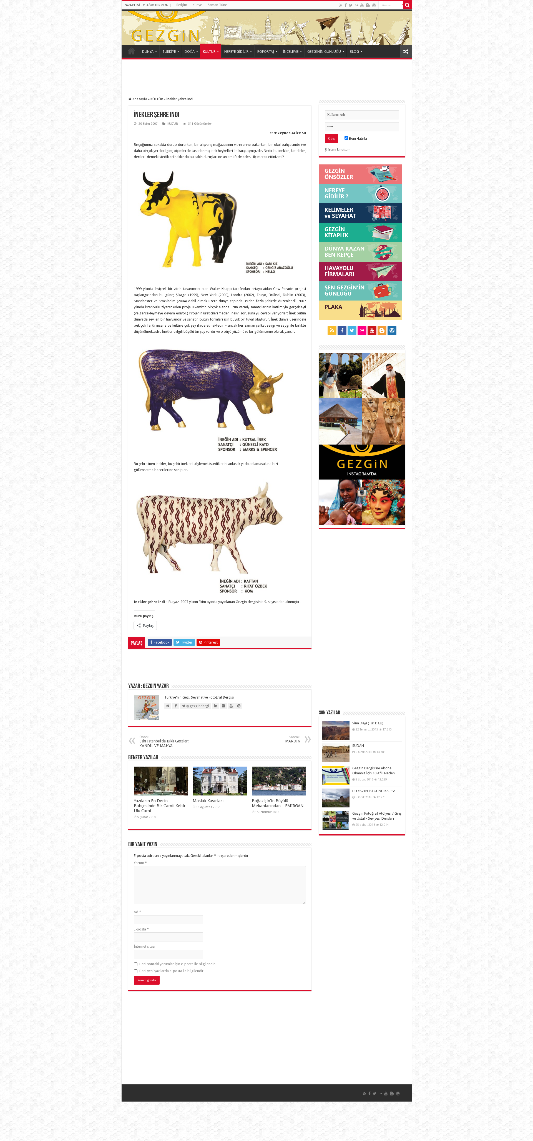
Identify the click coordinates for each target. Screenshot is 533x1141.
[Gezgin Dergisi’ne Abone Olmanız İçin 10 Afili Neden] (336, 775)
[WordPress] (373, 5)
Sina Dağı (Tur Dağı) (367, 723)
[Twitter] (350, 5)
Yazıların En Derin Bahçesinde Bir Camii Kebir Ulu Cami (160, 805)
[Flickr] (356, 5)
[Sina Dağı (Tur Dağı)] (336, 730)
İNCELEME (290, 51)
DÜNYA (148, 51)
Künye (197, 5)
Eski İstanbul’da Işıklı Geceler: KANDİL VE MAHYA (164, 741)
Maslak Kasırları (208, 800)
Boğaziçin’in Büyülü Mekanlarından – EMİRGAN (278, 803)
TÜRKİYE (169, 51)
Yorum (140, 863)
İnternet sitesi (144, 946)
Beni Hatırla (357, 138)
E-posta (141, 929)
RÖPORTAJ (265, 51)
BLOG (354, 51)
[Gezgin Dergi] (185, 26)
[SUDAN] (336, 752)
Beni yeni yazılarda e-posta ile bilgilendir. (171, 971)
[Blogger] (367, 5)
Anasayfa (139, 99)
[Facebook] (345, 5)
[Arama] (407, 5)
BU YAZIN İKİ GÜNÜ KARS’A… (375, 791)
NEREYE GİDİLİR (236, 51)
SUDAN (358, 746)
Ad (137, 912)
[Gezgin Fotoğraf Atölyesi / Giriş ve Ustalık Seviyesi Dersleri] (336, 820)
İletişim (181, 5)
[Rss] (341, 5)
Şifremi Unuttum (338, 149)
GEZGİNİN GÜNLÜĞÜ (324, 51)
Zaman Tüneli (217, 5)
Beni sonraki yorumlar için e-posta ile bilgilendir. (177, 964)
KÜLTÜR (209, 51)
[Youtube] (362, 5)
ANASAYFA (131, 51)
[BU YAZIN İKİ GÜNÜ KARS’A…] (336, 798)
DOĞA (190, 51)
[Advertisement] (266, 78)
